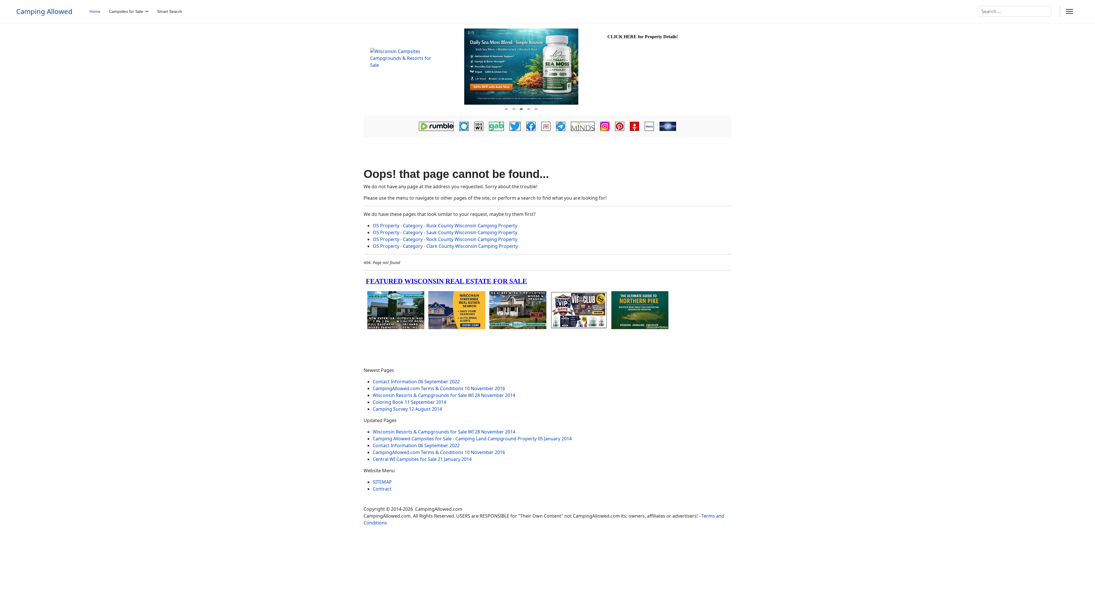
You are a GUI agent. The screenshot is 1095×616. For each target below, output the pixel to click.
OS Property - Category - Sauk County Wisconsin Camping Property (445, 232)
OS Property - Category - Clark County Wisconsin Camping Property (445, 246)
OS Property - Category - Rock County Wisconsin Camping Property (445, 239)
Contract (382, 489)
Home (95, 11)
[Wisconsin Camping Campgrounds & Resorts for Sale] (413, 69)
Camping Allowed (44, 11)
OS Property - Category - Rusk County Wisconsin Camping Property (445, 225)
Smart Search (169, 11)
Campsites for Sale (126, 11)
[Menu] (1069, 11)
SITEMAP (382, 482)
